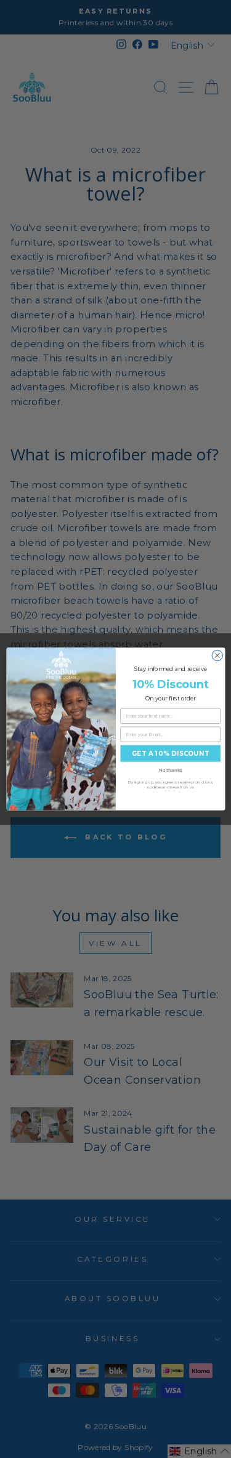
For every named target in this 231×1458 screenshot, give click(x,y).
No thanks (170, 770)
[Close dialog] (217, 655)
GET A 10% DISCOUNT (170, 753)
